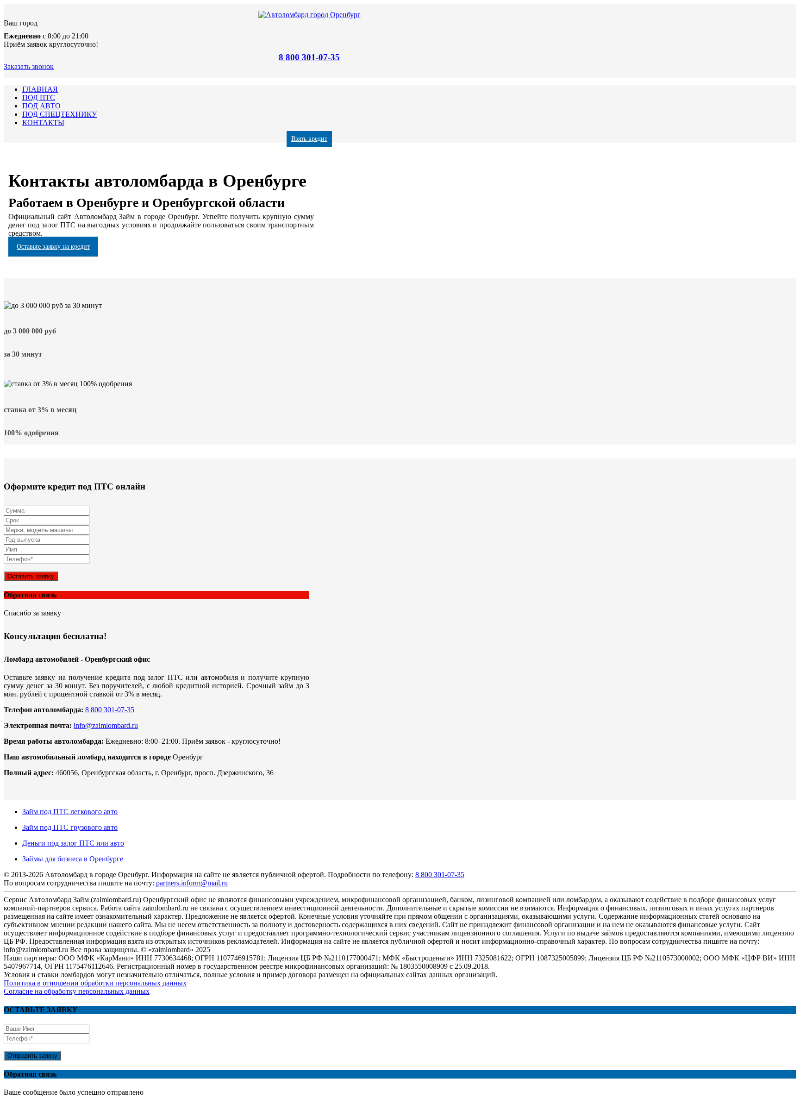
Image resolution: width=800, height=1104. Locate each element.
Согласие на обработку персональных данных (77, 991)
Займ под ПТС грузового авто (70, 827)
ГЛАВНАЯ (40, 89)
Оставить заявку (30, 576)
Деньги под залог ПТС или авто (73, 843)
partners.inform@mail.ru (192, 883)
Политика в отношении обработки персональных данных (95, 983)
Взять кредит (309, 138)
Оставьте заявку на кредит (53, 246)
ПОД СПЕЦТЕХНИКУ (59, 114)
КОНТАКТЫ (43, 122)
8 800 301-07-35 (309, 57)
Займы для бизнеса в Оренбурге (72, 859)
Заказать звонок (29, 66)
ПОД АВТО (41, 106)
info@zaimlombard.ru (106, 725)
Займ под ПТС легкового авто (70, 811)
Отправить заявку (32, 1055)
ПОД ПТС (38, 97)
